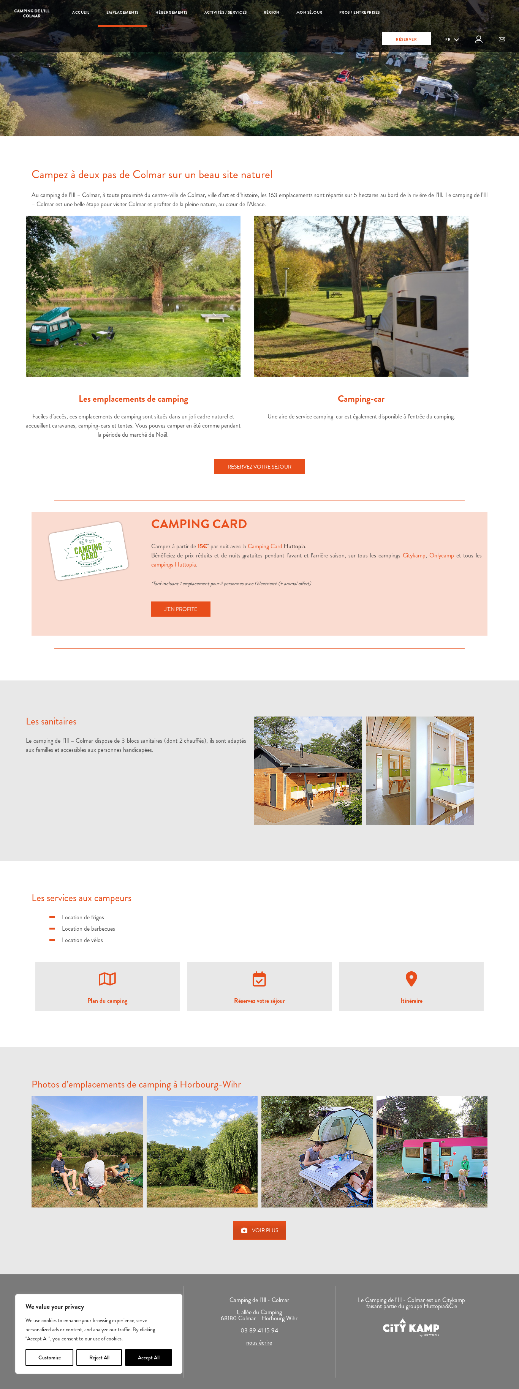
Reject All (99, 1357)
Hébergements (171, 12)
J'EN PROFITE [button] (181, 609)
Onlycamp (441, 555)
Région (272, 12)
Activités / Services (225, 12)
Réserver (406, 39)
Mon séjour (309, 12)
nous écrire (259, 1342)
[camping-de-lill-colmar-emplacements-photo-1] (87, 1151)
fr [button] (448, 39)
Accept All (149, 1357)
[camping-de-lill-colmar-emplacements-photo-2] (202, 1151)
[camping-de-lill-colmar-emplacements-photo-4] (432, 1151)
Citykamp (414, 555)
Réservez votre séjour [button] (259, 466)
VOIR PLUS (265, 1230)
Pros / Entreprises (359, 12)
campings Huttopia (173, 564)
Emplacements (122, 12)
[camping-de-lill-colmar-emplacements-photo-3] (317, 1151)
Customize (49, 1357)
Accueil (81, 12)
